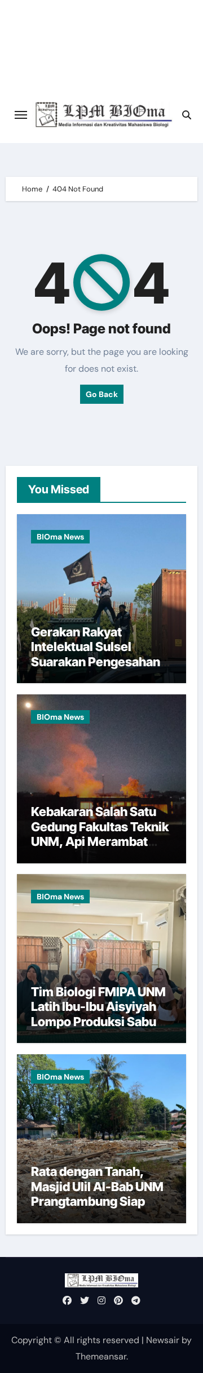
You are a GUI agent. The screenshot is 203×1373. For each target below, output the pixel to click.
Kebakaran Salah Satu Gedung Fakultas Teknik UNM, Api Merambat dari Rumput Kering (100, 833)
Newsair (162, 1340)
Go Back (102, 394)
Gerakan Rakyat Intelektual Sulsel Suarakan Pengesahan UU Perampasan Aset (95, 654)
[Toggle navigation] (20, 115)
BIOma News (60, 537)
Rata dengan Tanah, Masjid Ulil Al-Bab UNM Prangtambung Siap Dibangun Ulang (97, 1193)
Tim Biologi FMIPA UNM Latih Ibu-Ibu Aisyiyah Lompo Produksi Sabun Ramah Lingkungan (98, 1014)
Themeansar (101, 1356)
